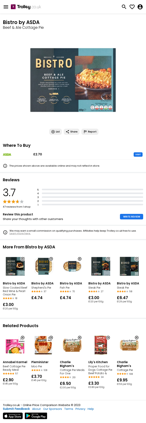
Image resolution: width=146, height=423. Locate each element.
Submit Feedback (16, 409)
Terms (68, 409)
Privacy (80, 409)
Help (91, 409)
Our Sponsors (52, 409)
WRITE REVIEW (131, 216)
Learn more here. (20, 233)
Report (92, 131)
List (58, 131)
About (36, 409)
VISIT (138, 154)
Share (74, 131)
